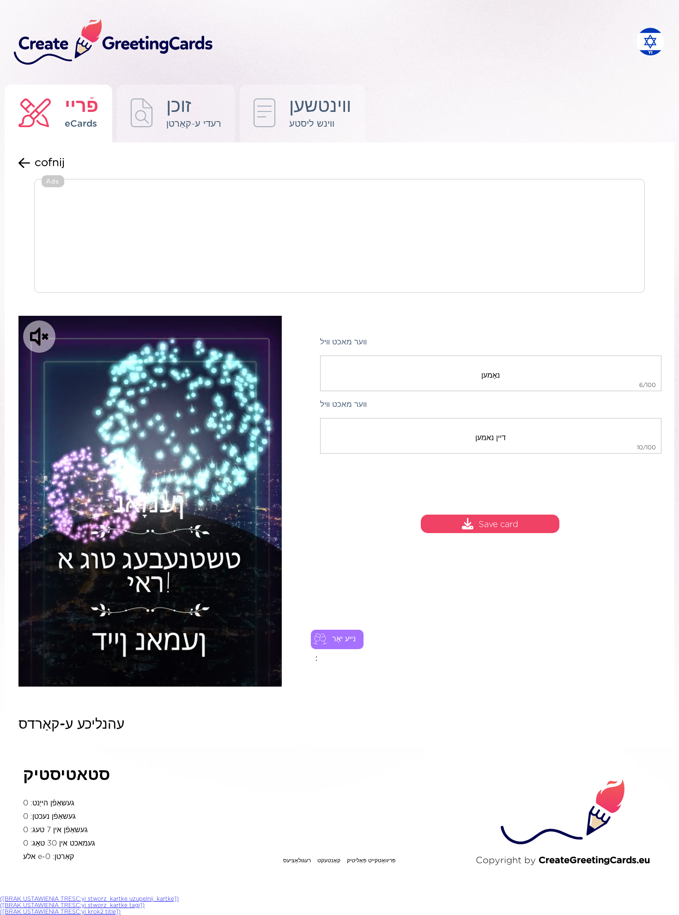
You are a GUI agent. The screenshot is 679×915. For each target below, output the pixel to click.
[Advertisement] (339, 236)
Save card (498, 525)
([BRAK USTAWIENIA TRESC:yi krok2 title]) (60, 912)
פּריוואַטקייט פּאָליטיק (371, 860)
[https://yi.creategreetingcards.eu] (318, 42)
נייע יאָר (344, 639)
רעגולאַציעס (297, 860)
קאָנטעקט (328, 860)
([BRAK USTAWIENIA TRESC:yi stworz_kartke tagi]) (72, 905)
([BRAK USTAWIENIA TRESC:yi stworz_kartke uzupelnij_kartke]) (89, 899)
